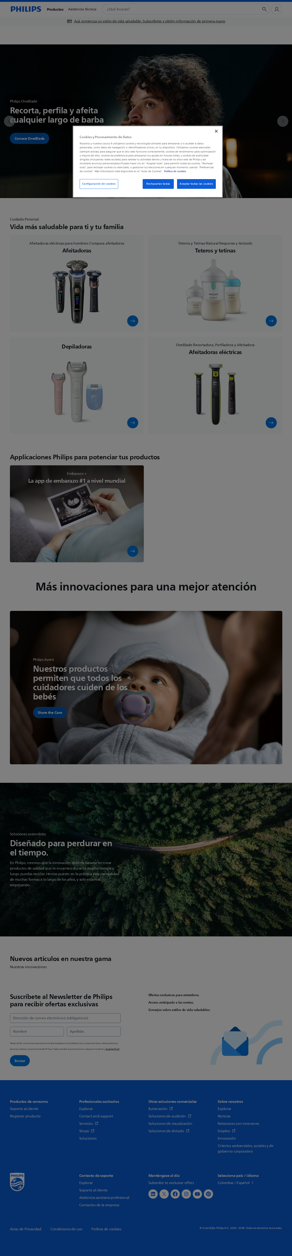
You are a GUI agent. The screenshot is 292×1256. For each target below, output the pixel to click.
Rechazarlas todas (158, 184)
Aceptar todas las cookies (196, 184)
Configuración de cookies (99, 184)
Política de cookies (175, 171)
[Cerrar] (216, 131)
